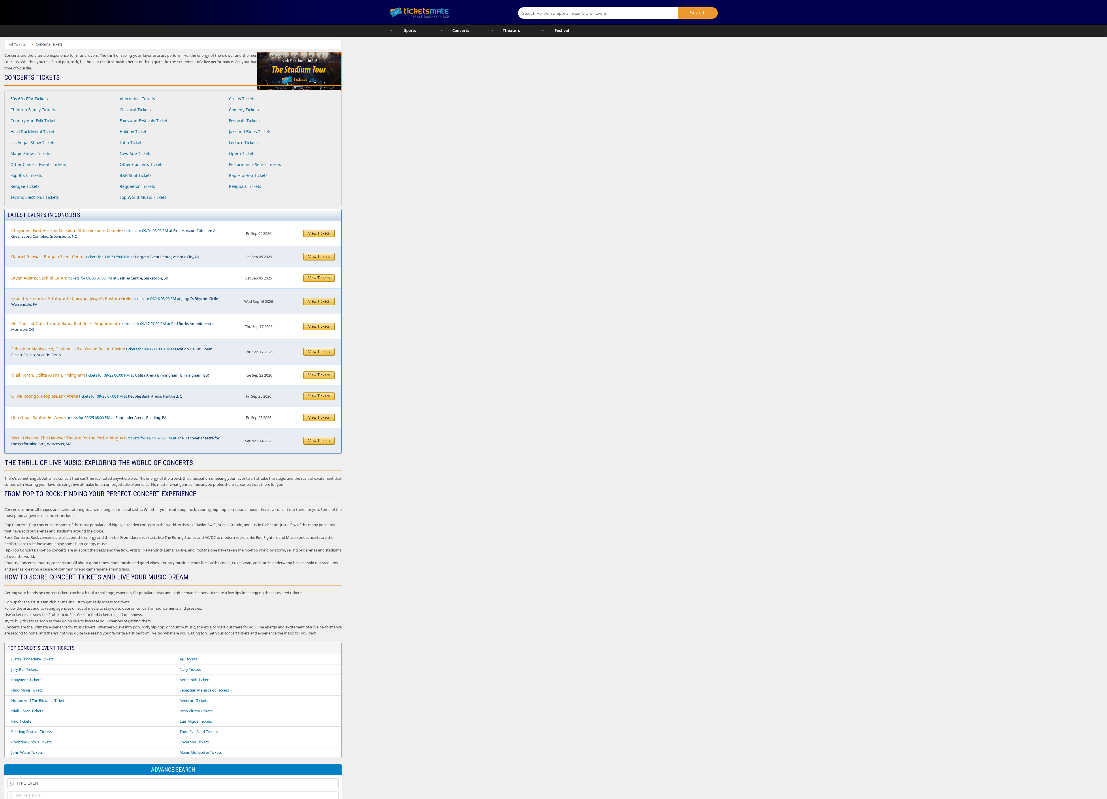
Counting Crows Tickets (31, 742)
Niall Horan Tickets (27, 710)
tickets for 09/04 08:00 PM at (114, 233)
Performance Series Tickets (255, 164)
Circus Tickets (242, 98)
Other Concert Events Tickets (38, 164)
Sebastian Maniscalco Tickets (204, 690)
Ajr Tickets (188, 659)
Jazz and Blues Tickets (250, 131)
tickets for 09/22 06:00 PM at (110, 375)
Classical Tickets (135, 109)
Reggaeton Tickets (137, 186)
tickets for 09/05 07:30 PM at (89, 278)
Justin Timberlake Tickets (32, 659)
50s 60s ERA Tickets (29, 98)
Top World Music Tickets (143, 197)
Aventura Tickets (194, 700)
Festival (562, 30)
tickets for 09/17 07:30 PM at (112, 326)
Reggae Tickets (24, 186)
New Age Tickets (135, 153)
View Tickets (319, 233)
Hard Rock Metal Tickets (33, 131)
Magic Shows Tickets (30, 153)
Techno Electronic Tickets (34, 197)
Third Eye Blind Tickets (199, 731)
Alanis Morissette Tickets (201, 752)
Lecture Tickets (243, 142)
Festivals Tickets (244, 120)
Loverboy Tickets (194, 742)
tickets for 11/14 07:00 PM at (115, 440)
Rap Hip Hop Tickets (248, 175)
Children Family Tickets (32, 109)
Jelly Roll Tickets (24, 669)
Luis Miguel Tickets (196, 721)
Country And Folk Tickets (34, 120)
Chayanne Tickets (26, 679)
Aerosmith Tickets (195, 679)
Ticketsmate (446, 12)
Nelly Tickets (190, 669)
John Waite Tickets (27, 752)
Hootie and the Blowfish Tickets (38, 700)
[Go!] (698, 13)
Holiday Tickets (134, 131)
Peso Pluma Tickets (196, 710)
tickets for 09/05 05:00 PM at (105, 256)
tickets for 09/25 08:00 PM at (88, 417)
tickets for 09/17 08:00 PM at (111, 351)
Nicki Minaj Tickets (27, 690)
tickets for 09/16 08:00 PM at (115, 301)
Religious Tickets (245, 186)
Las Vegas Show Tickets (32, 142)
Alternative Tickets (137, 98)
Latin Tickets (132, 142)
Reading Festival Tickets (31, 731)
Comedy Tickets (244, 109)
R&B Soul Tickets (136, 175)
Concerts (460, 30)
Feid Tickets (21, 721)
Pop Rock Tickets (26, 175)
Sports (410, 30)
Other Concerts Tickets (141, 164)
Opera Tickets (242, 153)
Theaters (511, 30)
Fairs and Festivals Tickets (145, 120)
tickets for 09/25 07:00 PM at (97, 396)
